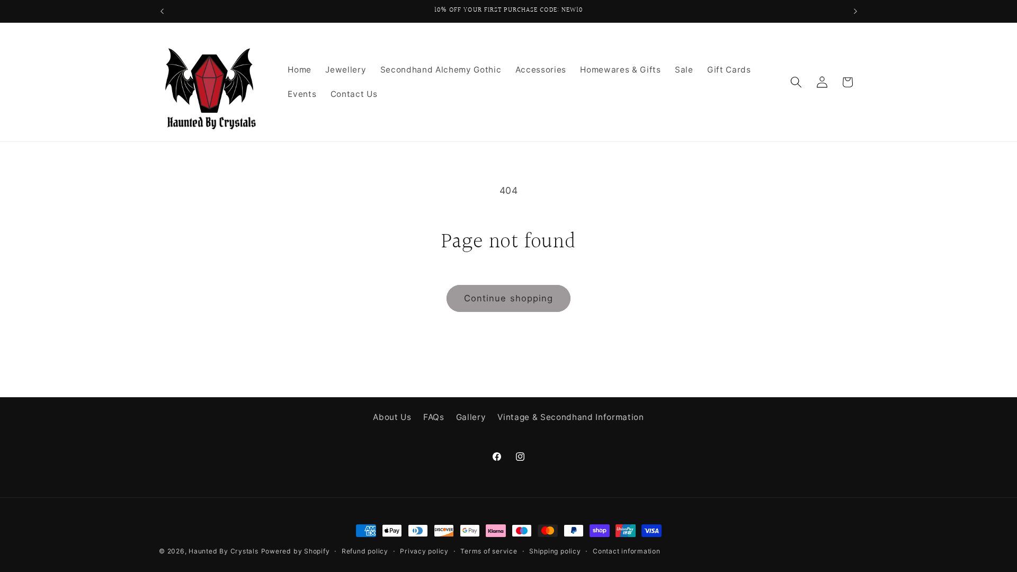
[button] (796, 82)
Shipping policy (555, 551)
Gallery (471, 417)
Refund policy (365, 551)
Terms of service (488, 551)
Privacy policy (424, 551)
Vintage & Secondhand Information (570, 417)
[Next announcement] (855, 11)
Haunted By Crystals (223, 551)
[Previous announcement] (162, 11)
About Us (392, 417)
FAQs (433, 417)
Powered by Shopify (295, 551)
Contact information (627, 551)
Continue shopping (509, 298)
